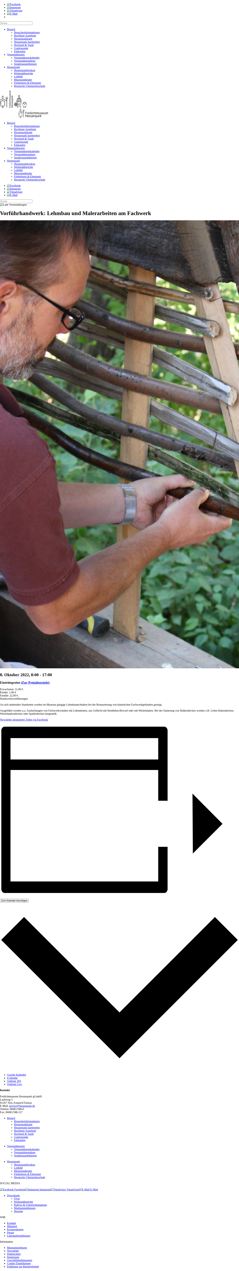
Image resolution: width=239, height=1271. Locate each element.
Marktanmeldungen (25, 1208)
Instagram (44, 1189)
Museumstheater (23, 79)
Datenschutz (14, 1253)
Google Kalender (16, 1074)
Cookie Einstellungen (19, 1263)
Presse (10, 1232)
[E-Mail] (12, 13)
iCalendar (12, 1077)
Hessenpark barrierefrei (27, 41)
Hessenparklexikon (24, 70)
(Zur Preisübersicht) (35, 682)
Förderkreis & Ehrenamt (27, 82)
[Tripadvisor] (14, 10)
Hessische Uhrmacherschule (29, 86)
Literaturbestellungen (18, 1235)
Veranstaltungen (16, 54)
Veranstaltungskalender (27, 57)
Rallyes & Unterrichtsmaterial (30, 1204)
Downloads (13, 1195)
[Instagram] (14, 7)
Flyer (17, 1198)
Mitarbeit (12, 1226)
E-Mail (94, 1189)
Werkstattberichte (23, 73)
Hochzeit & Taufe (24, 45)
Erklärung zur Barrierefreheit (23, 1266)
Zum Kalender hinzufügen (14, 900)
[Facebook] (14, 4)
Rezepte (18, 1211)
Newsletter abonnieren (12, 719)
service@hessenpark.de (22, 1105)
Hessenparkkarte (23, 38)
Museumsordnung (17, 1247)
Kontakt (11, 1223)
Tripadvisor (72, 1189)
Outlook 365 (14, 1081)
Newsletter (13, 1250)
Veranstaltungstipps (24, 60)
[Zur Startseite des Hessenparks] (119, 104)
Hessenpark (13, 67)
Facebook (19, 1189)
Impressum (13, 1257)
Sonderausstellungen (25, 63)
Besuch (11, 29)
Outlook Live (14, 1084)
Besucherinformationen (27, 32)
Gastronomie (21, 48)
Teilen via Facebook (36, 719)
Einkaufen (19, 51)
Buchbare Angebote (25, 35)
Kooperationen (15, 1229)
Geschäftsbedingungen (19, 1260)
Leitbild (18, 76)
